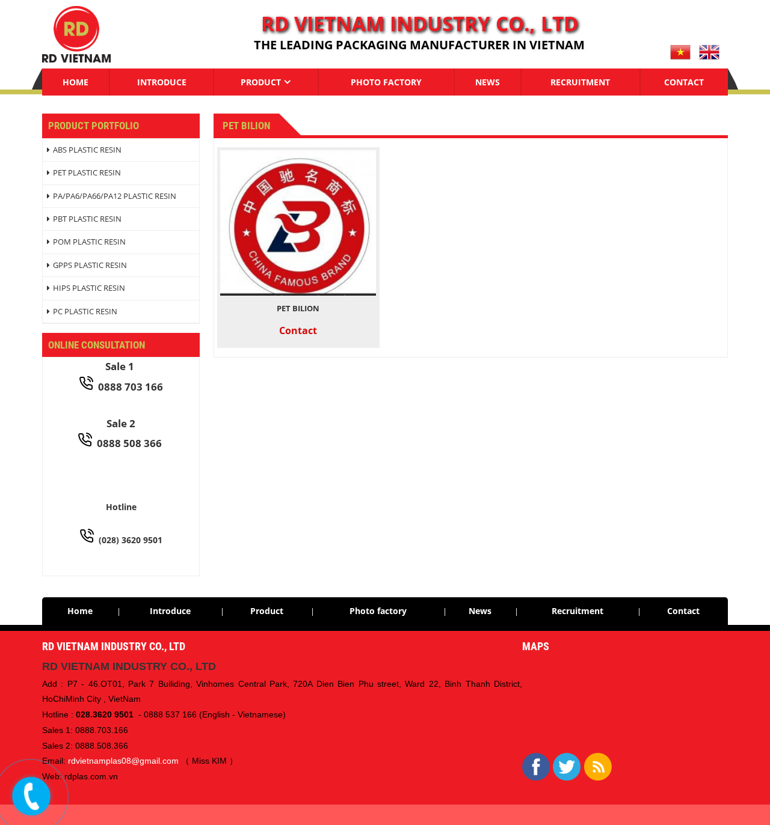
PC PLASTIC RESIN (85, 311)
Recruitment (580, 82)
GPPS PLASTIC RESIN (90, 265)
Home (75, 82)
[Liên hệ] (31, 796)
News (487, 82)
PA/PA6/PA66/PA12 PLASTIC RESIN (114, 195)
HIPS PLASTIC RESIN (89, 287)
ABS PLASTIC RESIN (87, 149)
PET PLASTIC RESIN (87, 172)
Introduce (161, 82)
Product (261, 82)
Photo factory (386, 82)
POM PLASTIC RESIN (89, 241)
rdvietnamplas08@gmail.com (123, 761)
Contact (684, 82)
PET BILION (298, 308)
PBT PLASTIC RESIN (87, 218)
